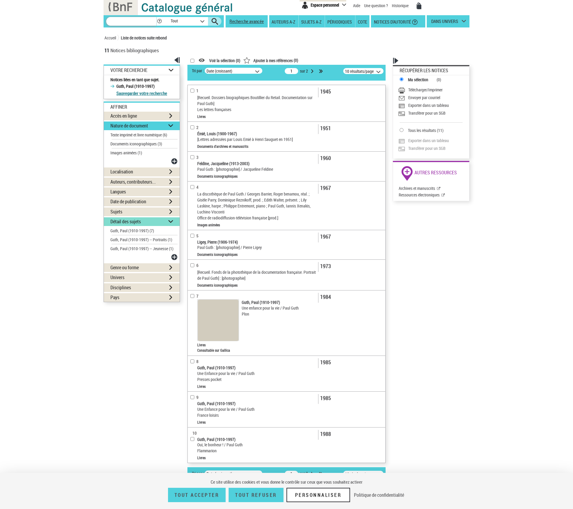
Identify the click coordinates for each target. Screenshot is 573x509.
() (275, 60)
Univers (117, 277)
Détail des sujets (125, 221)
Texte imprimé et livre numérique (138, 135)
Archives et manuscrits (417, 188)
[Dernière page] (321, 71)
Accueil (110, 38)
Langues (118, 191)
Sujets (116, 211)
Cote (362, 21)
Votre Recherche (128, 70)
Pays (114, 297)
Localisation (121, 171)
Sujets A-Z (311, 21)
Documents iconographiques (136, 144)
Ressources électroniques (419, 195)
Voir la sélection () (224, 60)
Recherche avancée (246, 21)
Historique (400, 5)
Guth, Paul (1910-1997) (132, 230)
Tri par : (198, 70)
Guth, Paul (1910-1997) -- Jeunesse (141, 248)
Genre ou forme (124, 267)
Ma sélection (418, 79)
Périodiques (339, 21)
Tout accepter (197, 495)
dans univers (444, 22)
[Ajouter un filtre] (174, 161)
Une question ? (376, 5)
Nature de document (129, 125)
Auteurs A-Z (283, 21)
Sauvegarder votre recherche (141, 93)
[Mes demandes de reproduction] (419, 6)
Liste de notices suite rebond (144, 38)
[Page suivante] (312, 71)
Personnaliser (318, 495)
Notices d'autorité (392, 21)
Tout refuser (256, 495)
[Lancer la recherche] (214, 21)
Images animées (126, 153)
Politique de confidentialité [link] (379, 495)
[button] (159, 21)
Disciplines (120, 287)
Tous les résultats (422, 130)
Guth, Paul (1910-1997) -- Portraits (141, 239)
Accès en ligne (123, 116)
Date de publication (128, 201)
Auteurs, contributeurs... (133, 182)
